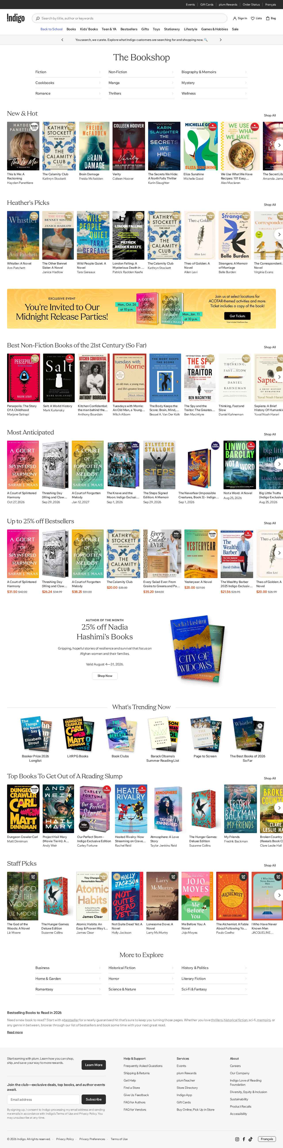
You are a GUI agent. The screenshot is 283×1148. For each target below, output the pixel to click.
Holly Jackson (121, 933)
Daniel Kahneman (231, 414)
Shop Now (105, 676)
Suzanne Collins (200, 845)
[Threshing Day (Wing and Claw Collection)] (55, 465)
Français (270, 4)
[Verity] (129, 146)
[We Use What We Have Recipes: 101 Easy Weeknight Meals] (240, 146)
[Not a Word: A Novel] (240, 465)
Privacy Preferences (92, 1139)
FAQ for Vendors (135, 1110)
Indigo (21, 1139)
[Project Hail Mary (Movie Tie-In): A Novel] (58, 808)
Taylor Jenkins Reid (163, 845)
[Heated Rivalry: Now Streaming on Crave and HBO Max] (131, 808)
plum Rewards (228, 4)
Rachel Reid (123, 845)
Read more (15, 1032)
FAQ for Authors (134, 1102)
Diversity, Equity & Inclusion (248, 1092)
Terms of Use (119, 1139)
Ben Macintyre (194, 414)
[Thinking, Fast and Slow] (235, 378)
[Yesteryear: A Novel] (201, 553)
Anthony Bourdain (90, 414)
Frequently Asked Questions (143, 1066)
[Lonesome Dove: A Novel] (162, 896)
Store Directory (187, 1088)
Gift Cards (206, 4)
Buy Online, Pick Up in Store (195, 1110)
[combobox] (133, 18)
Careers (235, 1066)
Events (190, 4)
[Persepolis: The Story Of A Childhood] (23, 378)
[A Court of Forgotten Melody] (88, 465)
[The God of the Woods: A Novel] (22, 896)
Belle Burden (227, 272)
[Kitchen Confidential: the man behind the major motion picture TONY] (94, 378)
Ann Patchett (16, 268)
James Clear (85, 933)
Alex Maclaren (230, 183)
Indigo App (184, 1095)
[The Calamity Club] (59, 146)
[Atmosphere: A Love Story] (168, 808)
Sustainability (239, 1099)
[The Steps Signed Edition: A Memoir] (159, 465)
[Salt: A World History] (59, 378)
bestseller (71, 1020)
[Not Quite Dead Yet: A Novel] (127, 896)
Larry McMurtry (157, 933)
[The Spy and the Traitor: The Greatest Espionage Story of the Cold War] (200, 378)
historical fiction (236, 1020)
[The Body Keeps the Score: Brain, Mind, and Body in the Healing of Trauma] (165, 378)
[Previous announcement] (62, 40)
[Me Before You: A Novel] (197, 896)
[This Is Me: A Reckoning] (23, 146)
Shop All (270, 115)
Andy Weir (50, 845)
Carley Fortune (87, 845)
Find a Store (132, 1088)
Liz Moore (13, 933)
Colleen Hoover (123, 179)
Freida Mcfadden (91, 179)
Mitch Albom (121, 414)
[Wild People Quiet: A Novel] (93, 235)
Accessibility (238, 1114)
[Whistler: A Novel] (23, 235)
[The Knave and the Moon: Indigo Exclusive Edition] (123, 465)
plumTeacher (186, 1080)
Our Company (240, 1073)
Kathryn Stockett (54, 179)
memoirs (263, 1020)
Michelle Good (193, 179)
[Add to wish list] (34, 165)
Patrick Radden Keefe (128, 272)
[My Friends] (240, 808)
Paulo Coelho (225, 933)
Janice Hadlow (52, 272)
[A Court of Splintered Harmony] (23, 465)
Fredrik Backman (236, 841)
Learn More (94, 1065)
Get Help (130, 1080)
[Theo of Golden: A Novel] (200, 235)
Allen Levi (190, 272)
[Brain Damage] (94, 146)
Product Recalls (240, 1106)
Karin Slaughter (158, 183)
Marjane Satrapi (18, 414)
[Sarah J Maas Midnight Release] (141, 309)
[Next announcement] (221, 40)
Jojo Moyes (189, 933)
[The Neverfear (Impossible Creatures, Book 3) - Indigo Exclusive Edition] (199, 465)
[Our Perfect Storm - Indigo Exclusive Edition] (94, 808)
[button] (51, 31)
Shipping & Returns (137, 1073)
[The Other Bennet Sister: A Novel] (58, 235)
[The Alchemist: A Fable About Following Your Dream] (232, 896)
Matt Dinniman (17, 841)
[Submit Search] (37, 18)
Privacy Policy (65, 1139)
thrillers (216, 1020)
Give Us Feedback (136, 1095)
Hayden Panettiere (20, 183)
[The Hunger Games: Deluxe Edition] (205, 808)
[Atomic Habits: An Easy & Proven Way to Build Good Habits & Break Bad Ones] (92, 896)
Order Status (251, 4)
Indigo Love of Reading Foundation (246, 1082)
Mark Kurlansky (54, 410)
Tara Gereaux (86, 272)
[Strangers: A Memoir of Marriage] (235, 235)
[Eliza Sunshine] (201, 146)
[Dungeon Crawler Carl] (23, 808)
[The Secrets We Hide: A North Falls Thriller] (164, 146)
